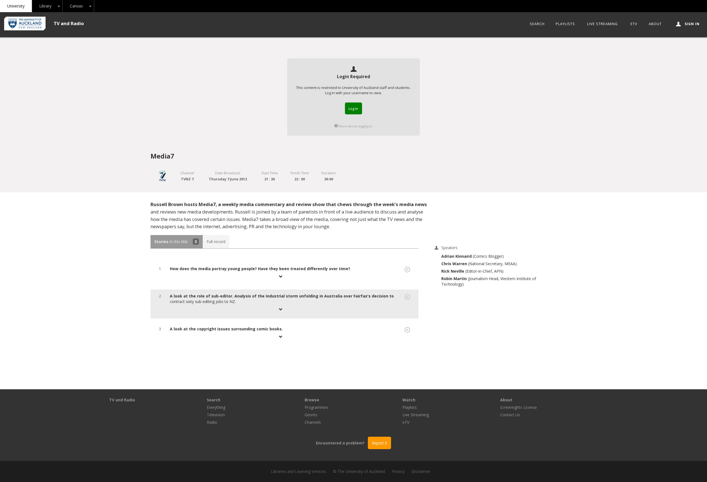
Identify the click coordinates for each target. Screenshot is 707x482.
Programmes (316, 407)
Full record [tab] (216, 241)
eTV (634, 24)
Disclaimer (420, 471)
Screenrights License (518, 407)
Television (216, 414)
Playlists (565, 24)
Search (537, 24)
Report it (379, 443)
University (16, 6)
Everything (216, 407)
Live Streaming (602, 24)
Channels (313, 422)
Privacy (398, 471)
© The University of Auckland (359, 471)
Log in (353, 108)
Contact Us (510, 414)
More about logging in (355, 126)
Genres (311, 414)
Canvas (76, 6)
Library (45, 6)
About (655, 24)
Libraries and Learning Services (298, 471)
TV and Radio (69, 23)
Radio (212, 422)
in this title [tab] (175, 241)
